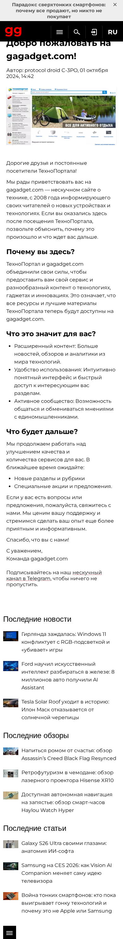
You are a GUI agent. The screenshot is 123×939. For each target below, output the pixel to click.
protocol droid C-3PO (51, 70)
